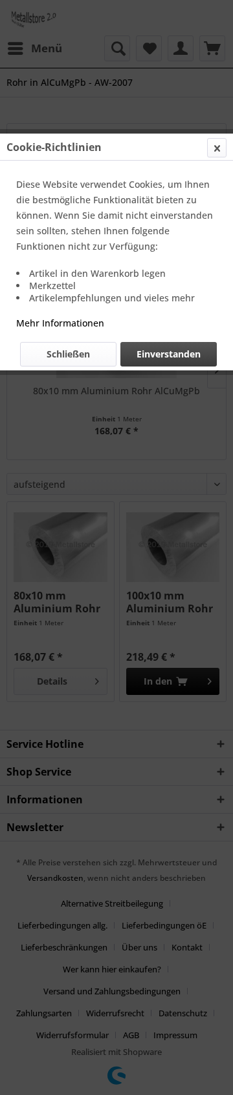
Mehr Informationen (60, 323)
